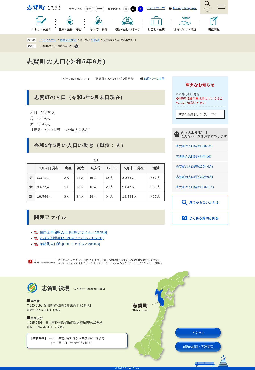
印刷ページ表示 (154, 78)
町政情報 (214, 29)
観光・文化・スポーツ (127, 29)
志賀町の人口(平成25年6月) (194, 166)
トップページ (48, 39)
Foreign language (185, 8)
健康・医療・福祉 (70, 29)
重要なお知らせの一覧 (193, 114)
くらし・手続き (41, 29)
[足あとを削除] (76, 46)
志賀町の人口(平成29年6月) (194, 176)
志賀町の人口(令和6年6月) (193, 156)
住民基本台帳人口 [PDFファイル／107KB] (73, 232)
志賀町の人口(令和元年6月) (194, 146)
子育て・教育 (98, 29)
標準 (88, 9)
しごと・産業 (156, 29)
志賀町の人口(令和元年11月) (195, 187)
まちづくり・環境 (185, 29)
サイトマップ (156, 8)
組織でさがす (68, 39)
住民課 (95, 39)
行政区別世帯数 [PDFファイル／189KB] (72, 238)
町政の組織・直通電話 (198, 346)
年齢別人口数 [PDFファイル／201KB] (70, 244)
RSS (214, 114)
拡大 (99, 8)
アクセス (198, 332)
